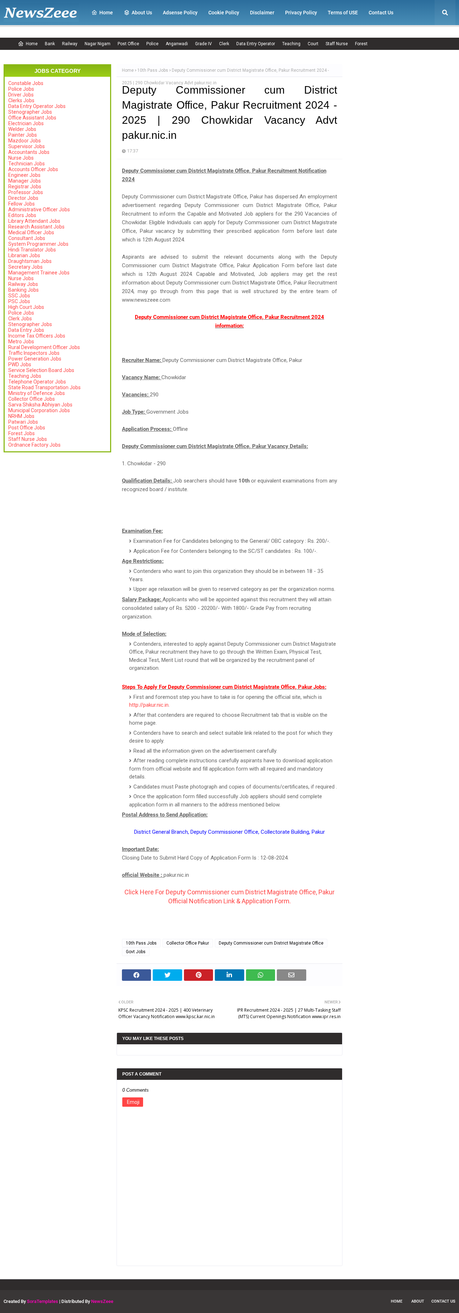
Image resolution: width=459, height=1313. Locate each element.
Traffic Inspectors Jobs (34, 353)
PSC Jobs (19, 301)
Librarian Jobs (24, 255)
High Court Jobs (26, 307)
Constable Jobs (25, 83)
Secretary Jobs (25, 267)
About (417, 1301)
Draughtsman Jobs (30, 261)
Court (313, 43)
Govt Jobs (136, 951)
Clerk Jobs (20, 318)
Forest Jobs (21, 433)
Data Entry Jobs (26, 330)
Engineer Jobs (24, 175)
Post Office (128, 43)
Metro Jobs (21, 341)
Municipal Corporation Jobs (39, 410)
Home (32, 43)
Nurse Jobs (21, 158)
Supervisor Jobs (26, 146)
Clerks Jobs (21, 100)
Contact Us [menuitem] (381, 12)
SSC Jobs (19, 295)
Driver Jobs (21, 95)
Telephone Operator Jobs (37, 382)
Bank (50, 43)
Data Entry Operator (255, 43)
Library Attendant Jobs (34, 221)
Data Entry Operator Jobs (37, 106)
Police (152, 43)
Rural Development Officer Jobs (44, 347)
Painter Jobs (22, 135)
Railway (69, 43)
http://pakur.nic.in (149, 705)
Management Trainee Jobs (39, 273)
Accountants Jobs (28, 152)
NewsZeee (102, 1301)
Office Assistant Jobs (32, 118)
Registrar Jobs (24, 186)
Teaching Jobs (24, 376)
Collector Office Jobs (31, 399)
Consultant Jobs (26, 238)
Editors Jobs (22, 215)
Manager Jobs (24, 181)
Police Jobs (21, 89)
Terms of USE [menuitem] (343, 12)
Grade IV (203, 43)
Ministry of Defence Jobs (36, 393)
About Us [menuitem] (142, 12)
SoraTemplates (42, 1301)
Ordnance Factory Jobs (34, 445)
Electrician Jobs (26, 123)
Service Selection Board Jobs (41, 370)
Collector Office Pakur (187, 943)
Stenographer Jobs (30, 112)
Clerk (224, 43)
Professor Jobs (25, 192)
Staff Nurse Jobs (27, 439)
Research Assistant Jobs (36, 227)
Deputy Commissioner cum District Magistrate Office (271, 943)
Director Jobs (23, 198)
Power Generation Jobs (34, 359)
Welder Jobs (22, 129)
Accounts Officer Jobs (33, 169)
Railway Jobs (23, 284)
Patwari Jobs (23, 422)
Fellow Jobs (21, 204)
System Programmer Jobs (38, 244)
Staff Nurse (337, 43)
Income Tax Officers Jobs (36, 336)
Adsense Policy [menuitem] (180, 12)
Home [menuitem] (106, 12)
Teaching (291, 43)
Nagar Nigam (97, 43)
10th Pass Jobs (152, 70)
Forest (361, 43)
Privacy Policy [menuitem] (301, 12)
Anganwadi (177, 43)
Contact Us (443, 1301)
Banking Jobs (23, 290)
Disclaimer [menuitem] (262, 12)
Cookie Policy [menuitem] (223, 12)
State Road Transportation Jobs (44, 387)
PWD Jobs (19, 364)
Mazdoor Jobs (24, 140)
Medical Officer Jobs (31, 232)
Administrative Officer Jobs (39, 209)
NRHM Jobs (21, 416)
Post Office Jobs (26, 427)
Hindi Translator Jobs (32, 250)
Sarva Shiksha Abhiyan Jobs (40, 405)
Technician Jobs (26, 163)
